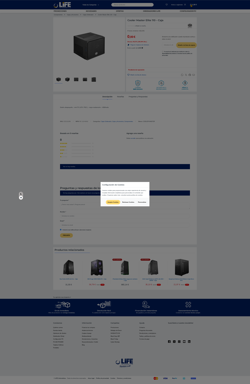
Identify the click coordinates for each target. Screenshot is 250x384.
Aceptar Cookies (113, 202)
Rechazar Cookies (128, 202)
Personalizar (142, 202)
